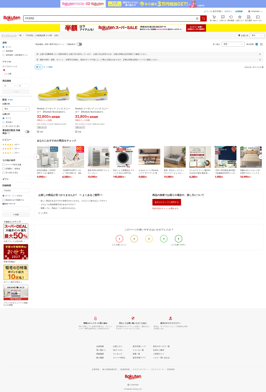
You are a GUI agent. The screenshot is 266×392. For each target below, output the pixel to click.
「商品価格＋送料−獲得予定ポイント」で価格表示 (54, 44)
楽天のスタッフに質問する (167, 202)
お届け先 (6, 104)
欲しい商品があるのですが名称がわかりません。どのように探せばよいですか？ (74, 201)
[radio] (3, 47)
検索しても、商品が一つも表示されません (58, 208)
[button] (255, 12)
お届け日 (6, 114)
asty (41, 132)
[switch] (27, 132)
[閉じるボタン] (260, 54)
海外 (11, 100)
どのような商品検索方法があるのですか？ (58, 204)
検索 (17, 92)
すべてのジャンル (9, 35)
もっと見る (43, 213)
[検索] (204, 18)
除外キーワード (8, 204)
